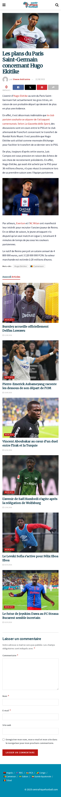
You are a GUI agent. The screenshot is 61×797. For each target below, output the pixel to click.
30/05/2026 (8, 565)
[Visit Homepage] (30, 5)
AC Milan (34, 223)
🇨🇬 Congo (41, 772)
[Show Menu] (4, 5)
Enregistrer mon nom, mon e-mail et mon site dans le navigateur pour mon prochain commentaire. (31, 741)
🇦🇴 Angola (8, 772)
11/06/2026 (8, 507)
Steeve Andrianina (21, 79)
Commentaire (10, 655)
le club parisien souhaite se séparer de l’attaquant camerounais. (28, 119)
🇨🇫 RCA (29, 772)
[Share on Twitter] (30, 87)
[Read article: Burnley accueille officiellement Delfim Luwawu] (30, 303)
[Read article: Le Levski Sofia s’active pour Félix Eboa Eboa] (30, 533)
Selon (34, 123)
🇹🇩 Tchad (7, 780)
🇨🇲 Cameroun (37, 266)
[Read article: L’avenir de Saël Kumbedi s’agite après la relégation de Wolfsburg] (30, 475)
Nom (5, 696)
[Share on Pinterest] (42, 87)
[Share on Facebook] (18, 87)
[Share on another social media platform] (53, 87)
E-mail (6, 710)
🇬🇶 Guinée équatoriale (41, 776)
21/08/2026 (8, 335)
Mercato (9, 320)
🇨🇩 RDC (19, 772)
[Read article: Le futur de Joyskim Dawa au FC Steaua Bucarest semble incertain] (30, 590)
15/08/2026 (8, 393)
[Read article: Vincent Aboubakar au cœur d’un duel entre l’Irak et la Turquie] (30, 418)
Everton (20, 223)
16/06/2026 (8, 450)
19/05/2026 (8, 622)
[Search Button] (57, 5)
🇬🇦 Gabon (23, 776)
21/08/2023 (40, 79)
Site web (6, 725)
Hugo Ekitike (20, 95)
